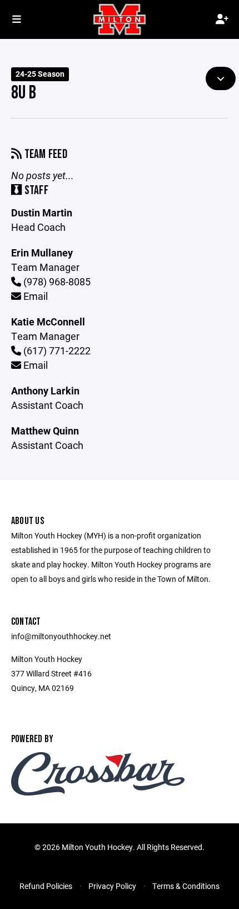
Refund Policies (45, 886)
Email (34, 296)
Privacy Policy (112, 886)
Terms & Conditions (186, 886)
